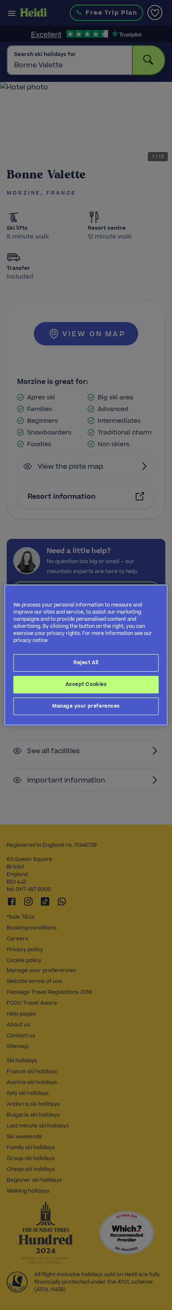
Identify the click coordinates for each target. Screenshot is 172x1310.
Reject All (86, 662)
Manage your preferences (86, 706)
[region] (85, 655)
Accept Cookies (86, 684)
